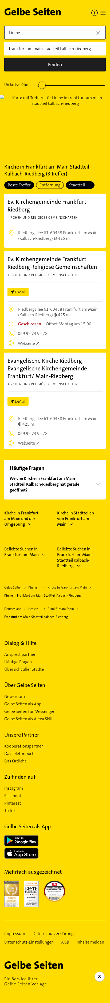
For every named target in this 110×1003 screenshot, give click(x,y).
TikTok (10, 810)
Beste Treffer (19, 185)
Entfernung (50, 185)
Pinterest (12, 803)
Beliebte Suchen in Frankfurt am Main (21, 551)
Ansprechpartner (20, 654)
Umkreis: (16, 84)
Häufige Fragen (18, 662)
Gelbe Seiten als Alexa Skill (28, 719)
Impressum (14, 933)
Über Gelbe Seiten (24, 685)
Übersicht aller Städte (24, 669)
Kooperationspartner (23, 746)
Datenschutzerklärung (53, 933)
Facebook (13, 795)
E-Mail (20, 292)
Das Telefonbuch (19, 753)
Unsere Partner (21, 734)
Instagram (13, 788)
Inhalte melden (90, 942)
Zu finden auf (20, 776)
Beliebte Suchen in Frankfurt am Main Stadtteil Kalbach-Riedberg (74, 557)
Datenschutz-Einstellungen (29, 942)
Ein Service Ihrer (25, 981)
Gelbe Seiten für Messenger (29, 711)
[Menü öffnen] (103, 12)
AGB (65, 942)
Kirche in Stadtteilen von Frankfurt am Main (75, 518)
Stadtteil (77, 185)
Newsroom (14, 696)
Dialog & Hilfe (20, 643)
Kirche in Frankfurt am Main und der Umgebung (21, 518)
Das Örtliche (15, 761)
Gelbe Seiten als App (22, 704)
